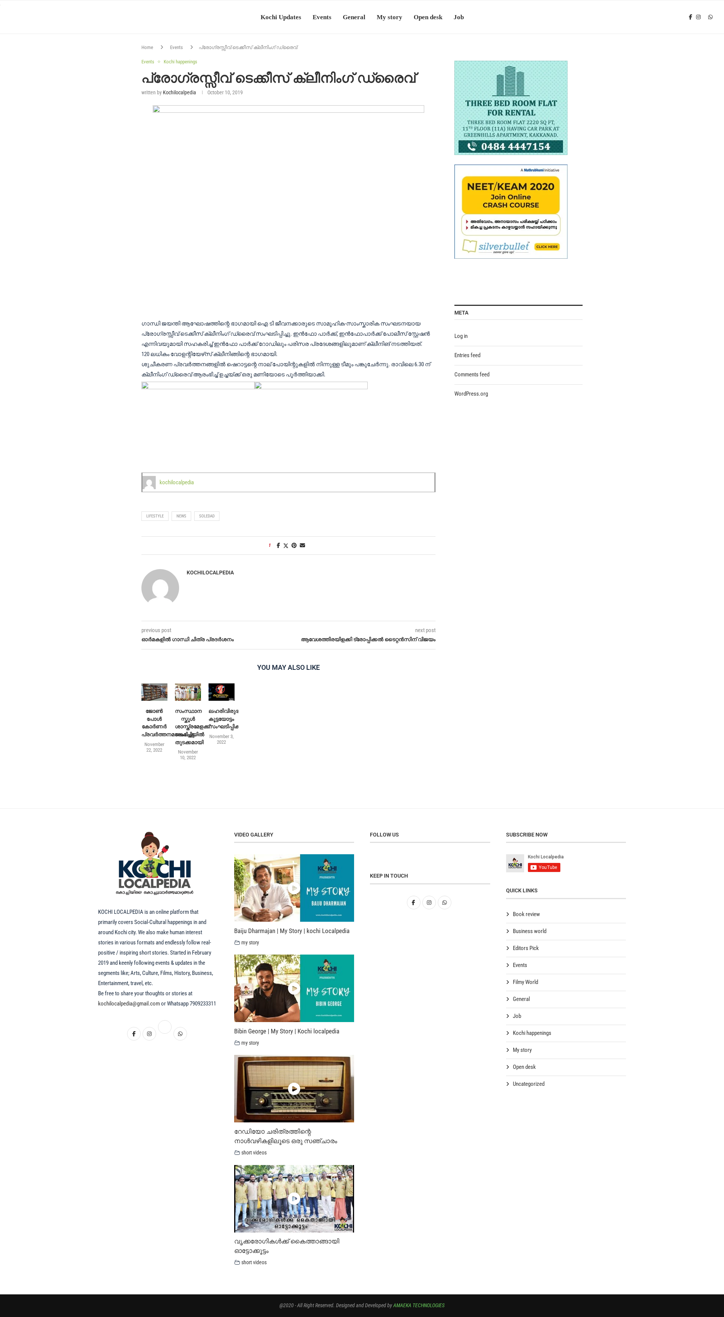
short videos (254, 1153)
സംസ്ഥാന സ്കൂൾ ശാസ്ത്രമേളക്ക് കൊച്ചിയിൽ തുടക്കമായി (192, 726)
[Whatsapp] (710, 17)
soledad (207, 516)
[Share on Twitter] (285, 545)
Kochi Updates (281, 16)
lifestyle (155, 516)
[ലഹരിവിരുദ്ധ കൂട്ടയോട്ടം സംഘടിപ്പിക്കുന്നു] (222, 692)
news (181, 516)
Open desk (428, 16)
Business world (529, 931)
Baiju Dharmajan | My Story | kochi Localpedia (292, 931)
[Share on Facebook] (278, 545)
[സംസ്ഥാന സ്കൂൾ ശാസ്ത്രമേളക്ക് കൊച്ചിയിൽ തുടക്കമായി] (188, 692)
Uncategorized (529, 1084)
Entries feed (467, 355)
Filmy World (525, 982)
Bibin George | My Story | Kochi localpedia (286, 1031)
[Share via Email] (302, 545)
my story (250, 942)
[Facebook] (690, 17)
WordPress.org (471, 393)
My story (389, 16)
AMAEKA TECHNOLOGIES (419, 1305)
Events (322, 16)
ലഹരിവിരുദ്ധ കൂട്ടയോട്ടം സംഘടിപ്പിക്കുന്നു (230, 718)
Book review (526, 914)
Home (147, 47)
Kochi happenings (532, 1033)
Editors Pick (526, 948)
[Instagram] (698, 17)
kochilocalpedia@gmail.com (129, 1003)
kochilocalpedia (179, 92)
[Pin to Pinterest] (294, 545)
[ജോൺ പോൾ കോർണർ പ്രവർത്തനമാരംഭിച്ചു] (154, 692)
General (354, 16)
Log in (461, 336)
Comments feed (471, 374)
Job (459, 16)
